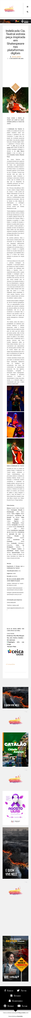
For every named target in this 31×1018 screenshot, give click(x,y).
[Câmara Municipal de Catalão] (15, 808)
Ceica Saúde (10, 633)
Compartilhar (11, 664)
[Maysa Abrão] (10, 8)
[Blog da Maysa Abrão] (15, 720)
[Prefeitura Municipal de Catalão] (15, 749)
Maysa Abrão (16, 57)
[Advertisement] (15, 70)
